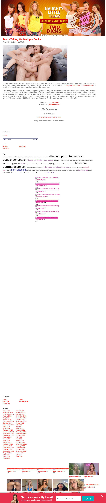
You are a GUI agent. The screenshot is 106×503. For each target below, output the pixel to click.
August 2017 (20, 453)
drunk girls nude (38, 163)
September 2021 (21, 421)
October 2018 (20, 442)
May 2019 (19, 439)
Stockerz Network (30, 170)
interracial (40, 167)
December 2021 (21, 416)
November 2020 (21, 433)
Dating (5, 399)
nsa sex (9, 170)
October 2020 (20, 435)
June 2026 (6, 411)
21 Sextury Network (8, 157)
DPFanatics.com (7, 163)
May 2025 (6, 418)
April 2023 (6, 440)
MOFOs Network (78, 167)
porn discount (18, 169)
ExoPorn (5, 146)
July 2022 (6, 454)
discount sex (75, 156)
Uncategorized (24, 401)
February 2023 (8, 444)
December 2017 (21, 447)
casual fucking (35, 157)
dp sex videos (30, 163)
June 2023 (6, 439)
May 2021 (19, 426)
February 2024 (8, 430)
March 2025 (7, 419)
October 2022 (7, 449)
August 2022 (7, 453)
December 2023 (8, 432)
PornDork (22, 146)
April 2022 (6, 458)
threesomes (83, 170)
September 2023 (8, 435)
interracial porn (50, 167)
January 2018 (20, 446)
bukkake (27, 157)
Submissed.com (40, 170)
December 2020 (21, 432)
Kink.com (71, 167)
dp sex (23, 164)
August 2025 (7, 416)
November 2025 (8, 414)
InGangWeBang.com (32, 167)
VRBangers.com (40, 172)
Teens (21, 399)
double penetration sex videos (61, 160)
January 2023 (7, 446)
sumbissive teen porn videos (51, 170)
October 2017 (20, 449)
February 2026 (8, 412)
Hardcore (55, 102)
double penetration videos (75, 160)
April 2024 (6, 428)
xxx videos (49, 172)
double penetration (15, 159)
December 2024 (8, 421)
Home (5, 135)
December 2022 (8, 447)
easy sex (45, 163)
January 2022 (20, 414)
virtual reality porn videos (16, 172)
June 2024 (6, 426)
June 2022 (6, 456)
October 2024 (7, 423)
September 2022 (8, 451)
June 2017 (19, 456)
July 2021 (19, 425)
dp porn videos (16, 164)
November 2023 (8, 433)
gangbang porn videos (60, 163)
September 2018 (21, 444)
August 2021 (20, 423)
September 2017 (21, 451)
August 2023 (7, 437)
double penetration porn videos (40, 160)
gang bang (51, 164)
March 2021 (20, 428)
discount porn (58, 156)
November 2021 (21, 418)
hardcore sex (17, 166)
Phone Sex (6, 403)
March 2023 (7, 442)
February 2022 (20, 412)
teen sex (75, 170)
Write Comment (54, 104)
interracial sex (63, 167)
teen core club (62, 170)
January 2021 (20, 430)
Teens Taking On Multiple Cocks (22, 39)
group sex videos (70, 163)
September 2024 (8, 425)
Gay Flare (6, 148)
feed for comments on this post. (49, 117)
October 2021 (20, 419)
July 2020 (19, 437)
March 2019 (20, 440)
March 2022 (20, 411)
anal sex (15, 157)
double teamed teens (87, 160)
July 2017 (19, 454)
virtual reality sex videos (29, 172)
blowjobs (22, 157)
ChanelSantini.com (44, 157)
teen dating (69, 170)
